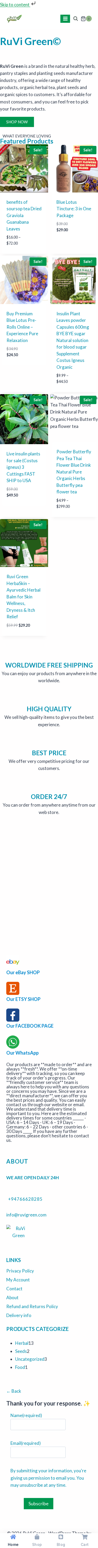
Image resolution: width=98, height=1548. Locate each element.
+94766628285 (25, 1199)
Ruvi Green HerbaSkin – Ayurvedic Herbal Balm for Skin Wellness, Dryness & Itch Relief (24, 596)
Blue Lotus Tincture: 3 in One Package (73, 208)
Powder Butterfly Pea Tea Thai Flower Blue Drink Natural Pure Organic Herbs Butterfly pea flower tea (73, 471)
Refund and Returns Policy (32, 1306)
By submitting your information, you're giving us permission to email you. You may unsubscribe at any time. (48, 1478)
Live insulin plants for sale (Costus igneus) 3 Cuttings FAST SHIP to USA (23, 467)
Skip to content (15, 4)
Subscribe (38, 1503)
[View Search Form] (75, 18)
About (12, 1297)
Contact (14, 1288)
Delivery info (18, 1315)
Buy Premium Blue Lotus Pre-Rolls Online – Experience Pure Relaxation (22, 327)
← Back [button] (13, 1391)
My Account (18, 1279)
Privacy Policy (20, 1271)
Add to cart (69, 246)
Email (25, 1443)
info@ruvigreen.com (26, 1215)
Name (26, 1415)
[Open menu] (65, 19)
